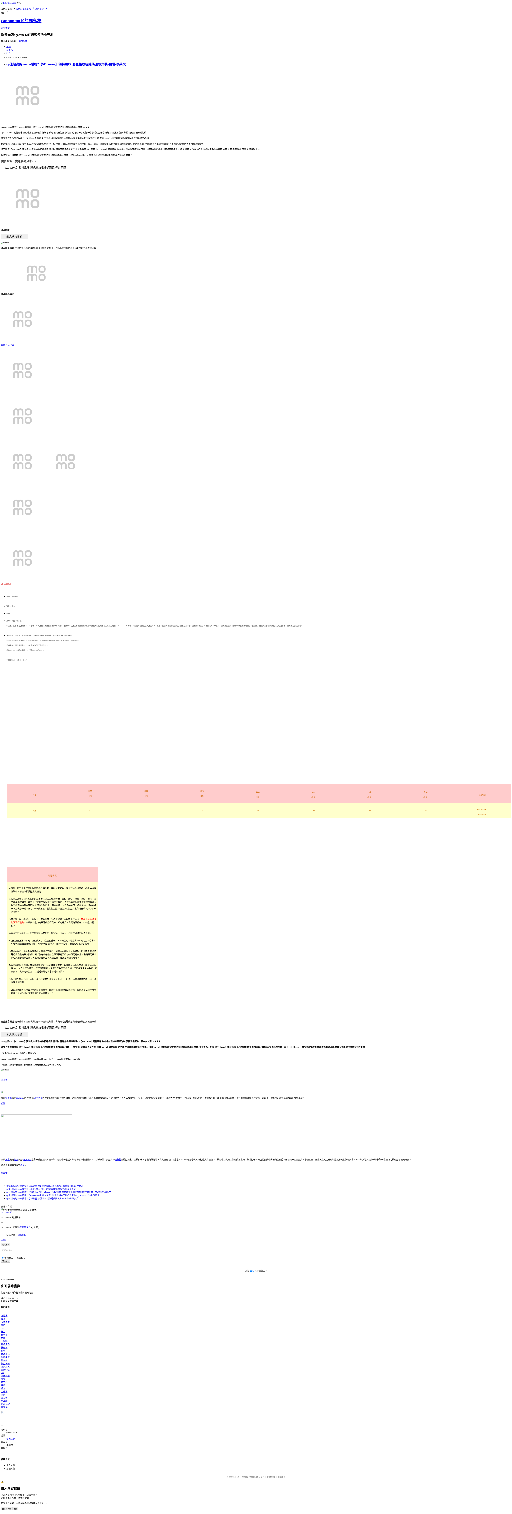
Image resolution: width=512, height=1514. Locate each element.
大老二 (4, 1328)
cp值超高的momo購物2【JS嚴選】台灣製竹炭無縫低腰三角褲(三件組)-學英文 (42, 1198)
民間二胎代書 (7, 345)
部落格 (9, 50)
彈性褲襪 (5, 1322)
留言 (28, 1227)
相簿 (8, 46)
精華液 (4, 1382)
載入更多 (5, 1245)
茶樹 (3, 1385)
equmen (19, 1098)
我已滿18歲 (6, 1509)
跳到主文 (5, 28)
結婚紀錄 (22, 1235)
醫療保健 (23, 41)
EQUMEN (5, 1404)
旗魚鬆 (118, 1159)
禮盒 (22, 1165)
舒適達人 (5, 1367)
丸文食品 (27, 1159)
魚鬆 (3, 1103)
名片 (8, 53)
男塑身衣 (38, 1098)
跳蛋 (3, 1351)
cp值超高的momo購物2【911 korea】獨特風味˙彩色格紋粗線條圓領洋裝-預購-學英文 (66, 64)
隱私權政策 (271, 1477)
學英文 (4, 1173)
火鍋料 (4, 1341)
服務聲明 (281, 1477)
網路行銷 (5, 1370)
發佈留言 (5, 1261)
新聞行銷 (5, 1376)
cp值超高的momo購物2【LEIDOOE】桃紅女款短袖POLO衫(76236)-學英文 (41, 1189)
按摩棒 (4, 1348)
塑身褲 (4, 1401)
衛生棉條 (5, 1364)
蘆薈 (3, 1379)
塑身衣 (4, 1080)
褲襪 (3, 1319)
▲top (3, 1239)
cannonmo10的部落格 (21, 20)
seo (2, 1372)
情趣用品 (5, 1344)
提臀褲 (4, 1407)
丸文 (16, 1159)
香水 (3, 1388)
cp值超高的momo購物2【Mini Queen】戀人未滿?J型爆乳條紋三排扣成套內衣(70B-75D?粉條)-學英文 (52, 1195)
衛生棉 (4, 1360)
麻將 (3, 1325)
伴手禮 (4, 1335)
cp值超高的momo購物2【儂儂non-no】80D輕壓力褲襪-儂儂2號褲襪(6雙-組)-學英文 (44, 1186)
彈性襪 (4, 1315)
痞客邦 (22, 1227)
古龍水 (4, 1392)
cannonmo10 (6, 1212)
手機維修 (5, 1357)
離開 (15, 1509)
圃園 (3, 1395)
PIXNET (236, 1477)
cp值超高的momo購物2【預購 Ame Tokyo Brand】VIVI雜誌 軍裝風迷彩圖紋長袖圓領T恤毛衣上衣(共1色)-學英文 (58, 1192)
